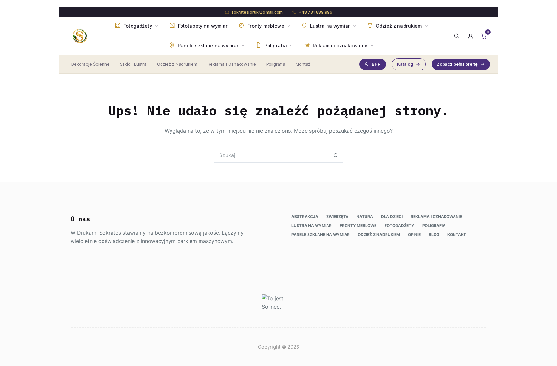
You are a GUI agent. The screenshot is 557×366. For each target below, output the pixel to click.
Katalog (405, 64)
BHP (376, 64)
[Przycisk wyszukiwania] (336, 155)
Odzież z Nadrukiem (177, 64)
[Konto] (470, 36)
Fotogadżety (399, 225)
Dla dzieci (392, 216)
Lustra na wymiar (311, 225)
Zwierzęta (337, 216)
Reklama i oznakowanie (436, 216)
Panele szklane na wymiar (320, 234)
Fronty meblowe (358, 225)
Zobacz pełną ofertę (457, 64)
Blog (434, 234)
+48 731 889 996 (316, 12)
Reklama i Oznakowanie (232, 64)
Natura (365, 216)
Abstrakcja (304, 216)
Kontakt (456, 234)
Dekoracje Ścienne (90, 64)
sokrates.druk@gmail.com (257, 12)
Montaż (303, 64)
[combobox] (271, 155)
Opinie (414, 234)
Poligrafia (275, 64)
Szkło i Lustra (133, 64)
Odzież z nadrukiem (379, 234)
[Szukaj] (457, 36)
